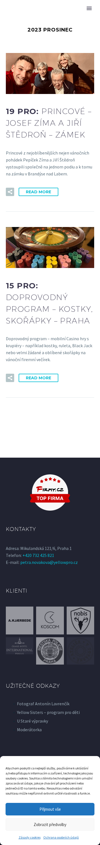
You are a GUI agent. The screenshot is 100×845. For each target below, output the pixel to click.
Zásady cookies (30, 837)
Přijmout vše (50, 809)
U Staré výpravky (32, 721)
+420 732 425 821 (38, 555)
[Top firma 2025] (50, 492)
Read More (38, 191)
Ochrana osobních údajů (61, 837)
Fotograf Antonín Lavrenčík (43, 703)
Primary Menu (89, 8)
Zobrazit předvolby (50, 824)
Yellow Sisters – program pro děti (48, 712)
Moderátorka (29, 729)
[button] (10, 192)
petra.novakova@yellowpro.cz (49, 562)
